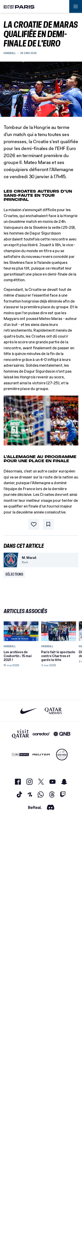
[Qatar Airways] (53, 710)
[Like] (33, 524)
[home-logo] (19, 6)
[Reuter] (41, 754)
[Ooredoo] (41, 734)
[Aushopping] (61, 754)
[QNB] (61, 734)
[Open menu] (75, 6)
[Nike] (28, 710)
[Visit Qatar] (20, 734)
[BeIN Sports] (20, 754)
